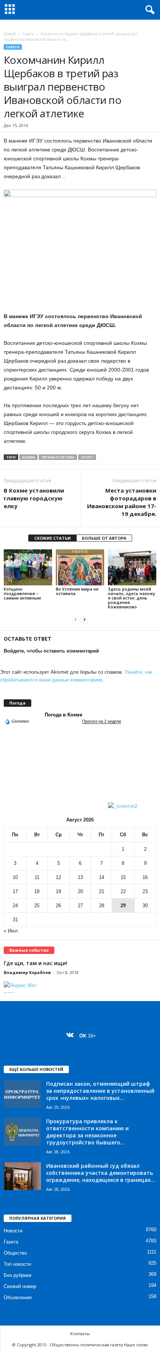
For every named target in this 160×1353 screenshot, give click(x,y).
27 (80, 905)
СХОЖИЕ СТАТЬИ (52, 538)
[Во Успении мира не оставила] (80, 567)
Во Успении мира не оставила (77, 591)
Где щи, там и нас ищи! (35, 963)
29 (123, 905)
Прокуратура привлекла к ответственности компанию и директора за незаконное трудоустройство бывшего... (87, 1132)
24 (15, 905)
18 (36, 891)
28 (101, 905)
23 (145, 891)
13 (80, 877)
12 (58, 877)
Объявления (18, 1297)
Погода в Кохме (63, 715)
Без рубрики (17, 1275)
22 (123, 891)
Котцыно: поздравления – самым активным (23, 593)
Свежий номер (20, 1286)
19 (58, 891)
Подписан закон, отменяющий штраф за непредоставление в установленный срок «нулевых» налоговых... (100, 1090)
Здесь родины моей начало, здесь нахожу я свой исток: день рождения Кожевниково (131, 597)
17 (15, 891)
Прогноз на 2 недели (101, 721)
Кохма (28, 457)
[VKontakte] (71, 1036)
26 (58, 905)
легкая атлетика (57, 457)
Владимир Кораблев (27, 972)
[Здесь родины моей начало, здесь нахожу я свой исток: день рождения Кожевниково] (132, 567)
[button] (148, 10)
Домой (10, 33)
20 (80, 891)
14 (101, 877)
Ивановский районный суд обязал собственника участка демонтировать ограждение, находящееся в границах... (100, 1172)
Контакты (80, 1333)
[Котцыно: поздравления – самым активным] (28, 567)
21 (101, 891)
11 (37, 877)
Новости (13, 1230)
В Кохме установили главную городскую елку (34, 498)
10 (15, 877)
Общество (15, 1253)
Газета (28, 33)
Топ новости (17, 1264)
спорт (87, 457)
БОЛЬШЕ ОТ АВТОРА (104, 538)
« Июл (11, 931)
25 (36, 905)
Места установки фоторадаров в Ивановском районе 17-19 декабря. (121, 502)
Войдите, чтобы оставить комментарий (51, 651)
